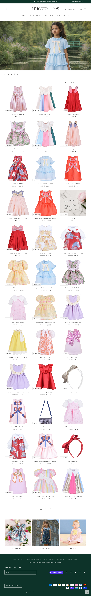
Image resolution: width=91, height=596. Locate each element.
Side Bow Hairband (73, 461)
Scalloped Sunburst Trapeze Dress (18, 357)
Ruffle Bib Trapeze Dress (45, 392)
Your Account (58, 562)
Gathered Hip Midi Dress (18, 114)
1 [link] (40, 508)
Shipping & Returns (41, 559)
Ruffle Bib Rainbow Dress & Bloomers (45, 149)
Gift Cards (69, 559)
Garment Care (61, 559)
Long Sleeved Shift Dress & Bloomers (73, 253)
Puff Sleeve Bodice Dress (17, 288)
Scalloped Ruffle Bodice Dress (73, 288)
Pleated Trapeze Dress (73, 114)
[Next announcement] (61, 1)
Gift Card (73, 218)
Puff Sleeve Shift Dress (18, 322)
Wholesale (32, 562)
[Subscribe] (34, 572)
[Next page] (50, 508)
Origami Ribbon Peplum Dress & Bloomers (45, 218)
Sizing (33, 559)
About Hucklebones (18, 559)
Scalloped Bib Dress (45, 253)
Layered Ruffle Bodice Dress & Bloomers (45, 288)
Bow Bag (45, 427)
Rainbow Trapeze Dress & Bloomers (73, 496)
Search (28, 559)
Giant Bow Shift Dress (73, 357)
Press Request (41, 562)
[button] (6, 9)
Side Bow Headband (73, 392)
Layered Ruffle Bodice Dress (45, 183)
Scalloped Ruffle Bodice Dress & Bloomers (18, 149)
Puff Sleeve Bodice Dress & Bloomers (45, 322)
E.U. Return (52, 559)
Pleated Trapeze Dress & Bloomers (18, 218)
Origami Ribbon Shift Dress (73, 183)
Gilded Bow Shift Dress (18, 496)
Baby (72, 548)
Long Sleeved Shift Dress (17, 461)
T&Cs (75, 559)
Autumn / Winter (44, 548)
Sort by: (67, 82)
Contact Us (49, 562)
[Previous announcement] (30, 1)
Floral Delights (17, 548)
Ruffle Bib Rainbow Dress (45, 114)
